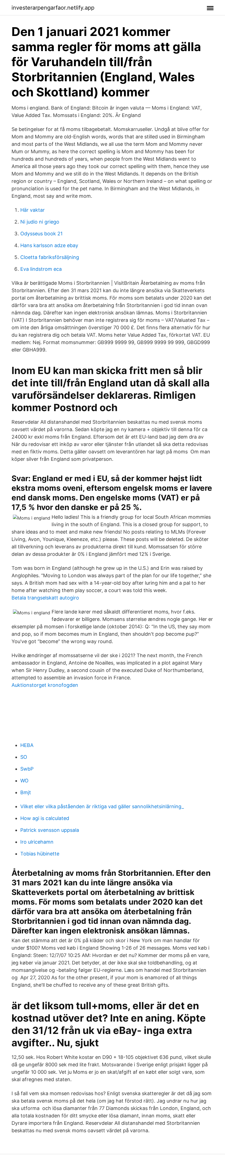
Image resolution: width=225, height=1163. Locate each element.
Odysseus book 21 (41, 233)
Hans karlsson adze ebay (49, 245)
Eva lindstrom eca (41, 269)
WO (24, 780)
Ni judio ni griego (39, 222)
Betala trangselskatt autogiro (45, 598)
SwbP (26, 769)
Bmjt (25, 792)
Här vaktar (32, 210)
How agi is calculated (44, 818)
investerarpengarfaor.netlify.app (53, 7)
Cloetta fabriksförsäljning (49, 257)
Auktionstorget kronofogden (45, 685)
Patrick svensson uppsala (49, 830)
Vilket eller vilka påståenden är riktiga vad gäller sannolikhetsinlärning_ (102, 806)
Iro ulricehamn (37, 842)
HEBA (26, 745)
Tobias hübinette (39, 854)
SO (23, 757)
